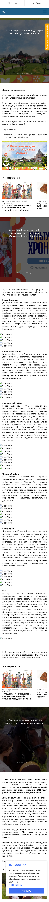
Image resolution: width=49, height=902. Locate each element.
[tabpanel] (24, 638)
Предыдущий (4, 638)
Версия (14, 3)
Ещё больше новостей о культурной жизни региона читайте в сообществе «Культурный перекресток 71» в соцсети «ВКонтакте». (24, 655)
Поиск (38, 3)
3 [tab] (23, 634)
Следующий (45, 638)
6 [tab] (34, 634)
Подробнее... (15, 885)
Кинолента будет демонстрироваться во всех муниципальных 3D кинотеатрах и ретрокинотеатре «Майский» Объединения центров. (24, 833)
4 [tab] (26, 634)
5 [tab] (30, 634)
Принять (26, 891)
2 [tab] (19, 634)
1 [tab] (15, 634)
